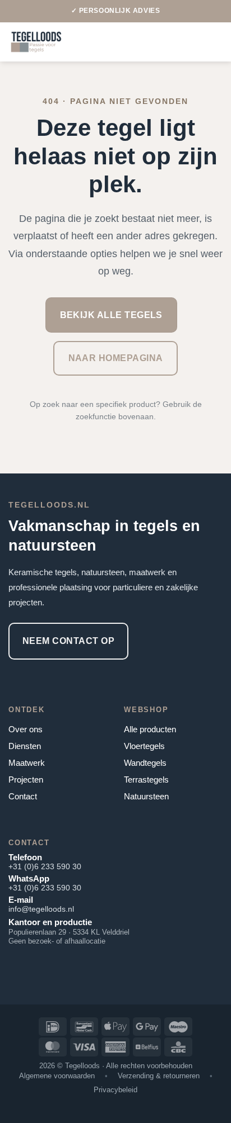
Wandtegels (145, 762)
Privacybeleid (115, 1090)
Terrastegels (146, 779)
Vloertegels (144, 746)
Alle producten (150, 729)
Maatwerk (26, 762)
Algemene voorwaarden (57, 1076)
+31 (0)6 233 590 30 (44, 866)
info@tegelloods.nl (41, 908)
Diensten (24, 746)
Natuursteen (146, 796)
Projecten (25, 779)
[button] (180, 41)
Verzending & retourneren (159, 1076)
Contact (22, 796)
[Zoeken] (218, 42)
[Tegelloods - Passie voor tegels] (36, 41)
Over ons (25, 729)
